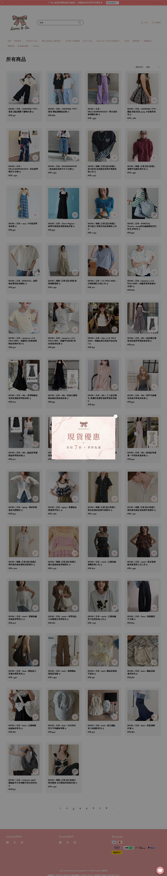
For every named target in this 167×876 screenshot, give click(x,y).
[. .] (83, 438)
